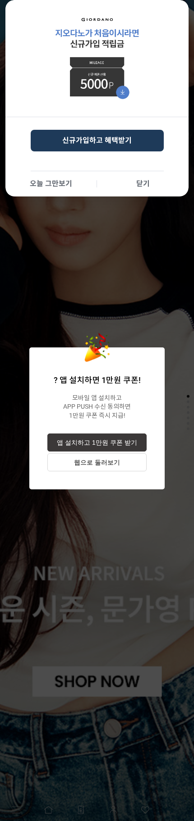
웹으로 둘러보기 (97, 462)
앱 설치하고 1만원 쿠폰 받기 (97, 442)
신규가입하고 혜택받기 (97, 140)
